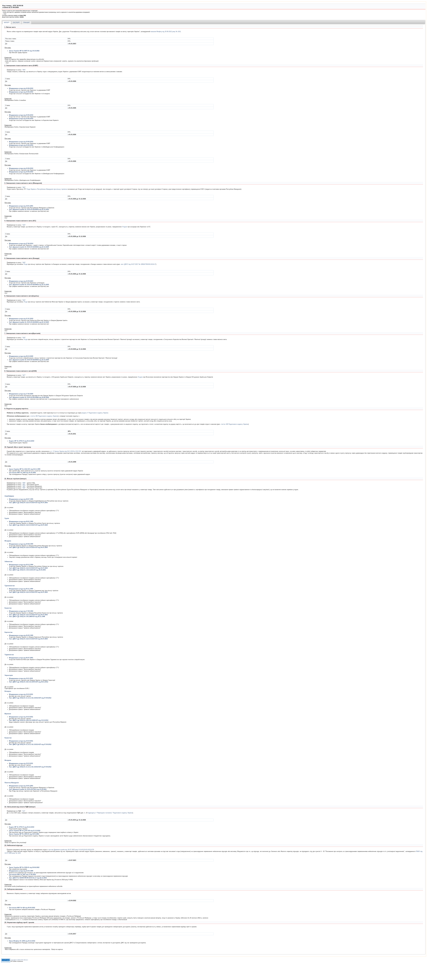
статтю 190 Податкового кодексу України (234, 424)
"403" (24, 70)
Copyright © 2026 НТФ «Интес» (19, 960)
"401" (24, 484)
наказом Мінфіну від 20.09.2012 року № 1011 (166, 31)
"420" (24, 262)
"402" (24, 187)
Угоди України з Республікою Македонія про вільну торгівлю (46, 189)
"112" (23, 811)
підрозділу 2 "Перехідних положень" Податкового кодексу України (110, 813)
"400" (24, 483)
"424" (24, 337)
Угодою (124, 227)
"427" (24, 375)
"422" (24, 300)
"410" (24, 225)
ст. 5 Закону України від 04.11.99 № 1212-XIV (66, 451)
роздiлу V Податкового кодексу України (95, 413)
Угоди (25, 264)
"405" (24, 488)
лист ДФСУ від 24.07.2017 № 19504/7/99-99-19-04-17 (138, 264)
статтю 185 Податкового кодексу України (44, 416)
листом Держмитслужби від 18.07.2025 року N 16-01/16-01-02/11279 (71, 849)
